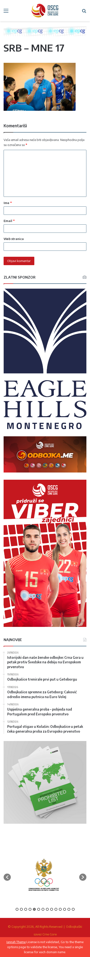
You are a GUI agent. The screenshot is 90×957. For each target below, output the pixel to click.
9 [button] (51, 909)
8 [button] (47, 909)
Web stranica (14, 239)
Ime (8, 203)
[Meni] (6, 12)
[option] (44, 875)
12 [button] (64, 909)
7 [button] (43, 909)
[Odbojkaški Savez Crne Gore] (45, 10)
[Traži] (84, 12)
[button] (7, 877)
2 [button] (21, 909)
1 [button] (17, 909)
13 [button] (68, 909)
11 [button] (60, 909)
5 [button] (34, 909)
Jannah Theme (16, 942)
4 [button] (30, 909)
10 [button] (55, 909)
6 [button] (38, 909)
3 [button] (25, 909)
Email (9, 221)
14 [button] (73, 909)
